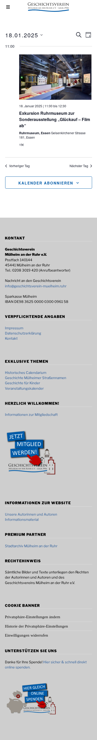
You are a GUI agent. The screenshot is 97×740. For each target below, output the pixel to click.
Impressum (14, 328)
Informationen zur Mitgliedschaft (31, 414)
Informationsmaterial (22, 519)
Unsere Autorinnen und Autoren (31, 514)
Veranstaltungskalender (24, 388)
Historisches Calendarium (25, 373)
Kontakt (11, 338)
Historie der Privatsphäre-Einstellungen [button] (36, 626)
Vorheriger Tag (19, 166)
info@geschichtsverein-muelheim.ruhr (35, 286)
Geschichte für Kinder (22, 383)
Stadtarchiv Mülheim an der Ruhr (31, 546)
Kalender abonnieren (45, 183)
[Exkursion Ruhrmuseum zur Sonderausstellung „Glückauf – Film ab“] (55, 77)
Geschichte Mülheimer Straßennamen (35, 378)
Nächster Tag (79, 166)
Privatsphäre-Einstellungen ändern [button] (32, 617)
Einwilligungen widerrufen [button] (26, 635)
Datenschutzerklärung (23, 333)
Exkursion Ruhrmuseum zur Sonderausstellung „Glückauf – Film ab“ (54, 119)
